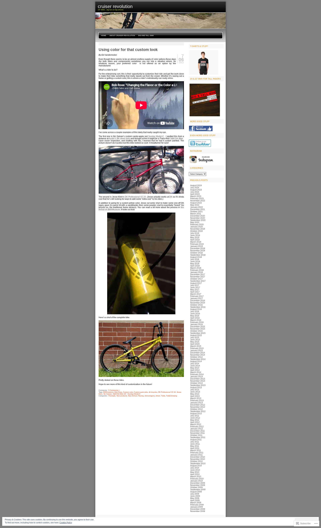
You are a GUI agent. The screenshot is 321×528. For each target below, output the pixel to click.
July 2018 (194, 259)
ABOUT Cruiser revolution (122, 35)
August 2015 (196, 335)
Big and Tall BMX (146, 35)
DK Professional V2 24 (135, 197)
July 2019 (194, 233)
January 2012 (196, 429)
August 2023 (196, 190)
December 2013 (197, 379)
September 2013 (197, 385)
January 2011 (196, 455)
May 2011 (194, 446)
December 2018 (197, 248)
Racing (141, 396)
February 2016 (197, 322)
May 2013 (194, 394)
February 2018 (197, 270)
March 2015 (195, 346)
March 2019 (195, 242)
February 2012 (197, 426)
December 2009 (197, 483)
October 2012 (196, 409)
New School (132, 396)
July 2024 (194, 187)
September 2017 (197, 281)
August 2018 (196, 257)
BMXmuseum (108, 392)
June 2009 (195, 496)
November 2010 (197, 459)
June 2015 (195, 340)
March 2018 (195, 268)
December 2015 (197, 326)
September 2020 (197, 220)
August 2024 (196, 185)
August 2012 (196, 413)
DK (170, 197)
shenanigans (150, 396)
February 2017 (197, 296)
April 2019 (195, 240)
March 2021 (195, 214)
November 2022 (197, 201)
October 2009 (196, 487)
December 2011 (197, 431)
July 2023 (194, 192)
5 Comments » (114, 390)
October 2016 (196, 305)
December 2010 (197, 457)
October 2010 (196, 461)
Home (103, 35)
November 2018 (197, 250)
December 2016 (197, 300)
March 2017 (195, 294)
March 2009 (195, 502)
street (158, 396)
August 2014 (196, 361)
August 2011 (196, 439)
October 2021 (196, 211)
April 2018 (195, 266)
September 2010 (197, 463)
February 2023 (197, 198)
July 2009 (194, 494)
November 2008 (197, 511)
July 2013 (194, 389)
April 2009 (195, 500)
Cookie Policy (66, 522)
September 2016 (197, 307)
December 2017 (197, 274)
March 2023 (195, 196)
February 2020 (197, 224)
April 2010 (195, 474)
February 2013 (197, 400)
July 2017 (194, 285)
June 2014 (195, 366)
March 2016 (195, 320)
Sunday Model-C (156, 136)
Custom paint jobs (141, 392)
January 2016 (196, 324)
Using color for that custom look (128, 49)
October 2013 (196, 383)
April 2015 (195, 344)
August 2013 (196, 387)
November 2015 (197, 329)
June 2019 (195, 235)
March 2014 (195, 372)
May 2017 (194, 290)
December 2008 (197, 509)
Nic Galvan (107, 394)
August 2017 (196, 283)
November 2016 (197, 303)
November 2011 (197, 433)
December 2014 (197, 353)
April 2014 (195, 370)
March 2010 (195, 476)
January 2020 (196, 227)
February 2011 (196, 452)
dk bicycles (153, 392)
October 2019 (196, 231)
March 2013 (195, 398)
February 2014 (197, 374)
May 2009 (194, 498)
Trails (163, 396)
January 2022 (196, 207)
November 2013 (197, 381)
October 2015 (196, 331)
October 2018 (196, 253)
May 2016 (194, 316)
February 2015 (197, 348)
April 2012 (195, 422)
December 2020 (197, 216)
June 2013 (195, 392)
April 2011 (194, 448)
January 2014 (196, 376)
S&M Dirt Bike (176, 138)
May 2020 (194, 222)
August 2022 (196, 203)
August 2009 (196, 492)
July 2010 (194, 468)
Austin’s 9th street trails (119, 138)
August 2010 (196, 466)
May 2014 (194, 368)
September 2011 (197, 437)
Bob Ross (118, 392)
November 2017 (197, 277)
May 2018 (194, 263)
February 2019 (197, 244)
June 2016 (195, 313)
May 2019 (194, 237)
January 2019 (196, 246)
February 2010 (197, 479)
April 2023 (195, 194)
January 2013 (196, 403)
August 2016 (196, 309)
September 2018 (197, 255)
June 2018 (195, 261)
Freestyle (112, 396)
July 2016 (194, 311)
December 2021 (197, 209)
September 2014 (197, 359)
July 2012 (194, 416)
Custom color (128, 392)
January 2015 (196, 350)
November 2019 (197, 229)
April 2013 (195, 396)
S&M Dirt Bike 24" (120, 394)
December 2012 (197, 405)
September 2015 (197, 333)
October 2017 (196, 279)
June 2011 (195, 444)
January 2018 (196, 272)
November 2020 (197, 218)
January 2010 (196, 481)
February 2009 (197, 505)
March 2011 (195, 450)
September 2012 (197, 411)
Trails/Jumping (171, 396)
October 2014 (196, 357)
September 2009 (197, 489)
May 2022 (194, 205)
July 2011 (194, 442)
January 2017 (196, 298)
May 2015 (194, 342)
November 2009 (197, 485)
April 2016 (195, 318)
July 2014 (194, 363)
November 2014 (197, 355)
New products (122, 396)
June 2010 (195, 470)
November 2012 (197, 407)
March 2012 (195, 424)
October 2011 (196, 435)
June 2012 (195, 418)
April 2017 (195, 292)
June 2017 (195, 287)
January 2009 (196, 507)
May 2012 (194, 420)
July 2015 (194, 337)
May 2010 (194, 472)
